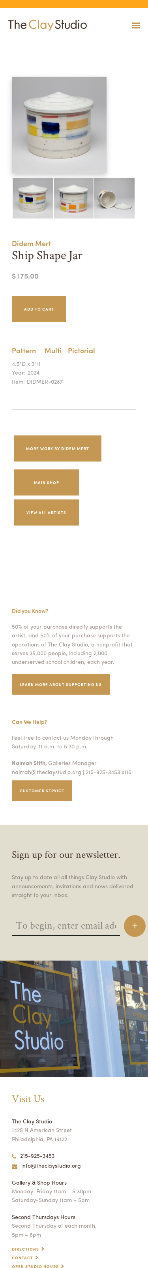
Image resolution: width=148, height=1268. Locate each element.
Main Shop (46, 482)
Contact (22, 1257)
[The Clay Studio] (45, 25)
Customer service (42, 790)
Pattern (24, 350)
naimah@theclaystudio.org (46, 772)
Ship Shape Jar (12, 45)
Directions (25, 1249)
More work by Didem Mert (57, 448)
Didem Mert (31, 243)
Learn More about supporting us (61, 684)
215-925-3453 (37, 1155)
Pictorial (81, 350)
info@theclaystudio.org (51, 1165)
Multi (53, 350)
